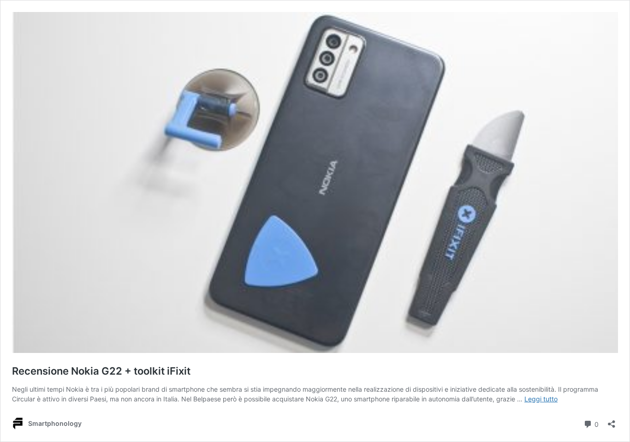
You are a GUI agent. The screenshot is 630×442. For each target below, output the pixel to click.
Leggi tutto (541, 399)
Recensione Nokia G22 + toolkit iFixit (101, 371)
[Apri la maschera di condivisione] (611, 421)
